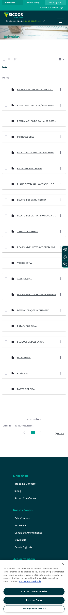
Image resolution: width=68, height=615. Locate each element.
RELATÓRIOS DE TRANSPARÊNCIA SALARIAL (36, 215)
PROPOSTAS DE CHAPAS (29, 168)
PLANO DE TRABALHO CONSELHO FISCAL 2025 (36, 184)
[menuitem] (10, 2)
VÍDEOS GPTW (24, 263)
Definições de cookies (34, 609)
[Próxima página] (59, 433)
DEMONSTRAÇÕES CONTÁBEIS (33, 310)
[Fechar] (63, 564)
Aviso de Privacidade (30, 581)
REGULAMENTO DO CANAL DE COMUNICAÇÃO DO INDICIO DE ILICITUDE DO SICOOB (36, 121)
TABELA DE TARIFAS (27, 231)
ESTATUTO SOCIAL (27, 326)
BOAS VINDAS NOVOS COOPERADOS (36, 247)
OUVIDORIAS (24, 357)
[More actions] (60, 89)
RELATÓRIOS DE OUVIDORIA (31, 200)
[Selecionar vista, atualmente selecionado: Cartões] (61, 59)
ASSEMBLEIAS (24, 279)
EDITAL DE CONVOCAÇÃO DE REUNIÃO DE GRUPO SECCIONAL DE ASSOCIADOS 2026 (36, 105)
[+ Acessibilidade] (65, 263)
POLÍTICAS (22, 373)
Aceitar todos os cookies (34, 591)
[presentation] (12, 2)
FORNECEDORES (25, 137)
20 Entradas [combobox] (33, 419)
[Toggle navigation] (60, 21)
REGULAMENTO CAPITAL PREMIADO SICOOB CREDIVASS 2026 (36, 89)
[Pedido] (15, 59)
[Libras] (65, 249)
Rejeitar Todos (34, 600)
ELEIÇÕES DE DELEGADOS (30, 342)
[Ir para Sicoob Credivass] (13, 15)
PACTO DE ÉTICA (26, 389)
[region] (34, 587)
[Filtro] (9, 59)
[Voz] (65, 256)
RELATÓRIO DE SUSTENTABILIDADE (35, 152)
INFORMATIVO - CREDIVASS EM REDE (36, 294)
